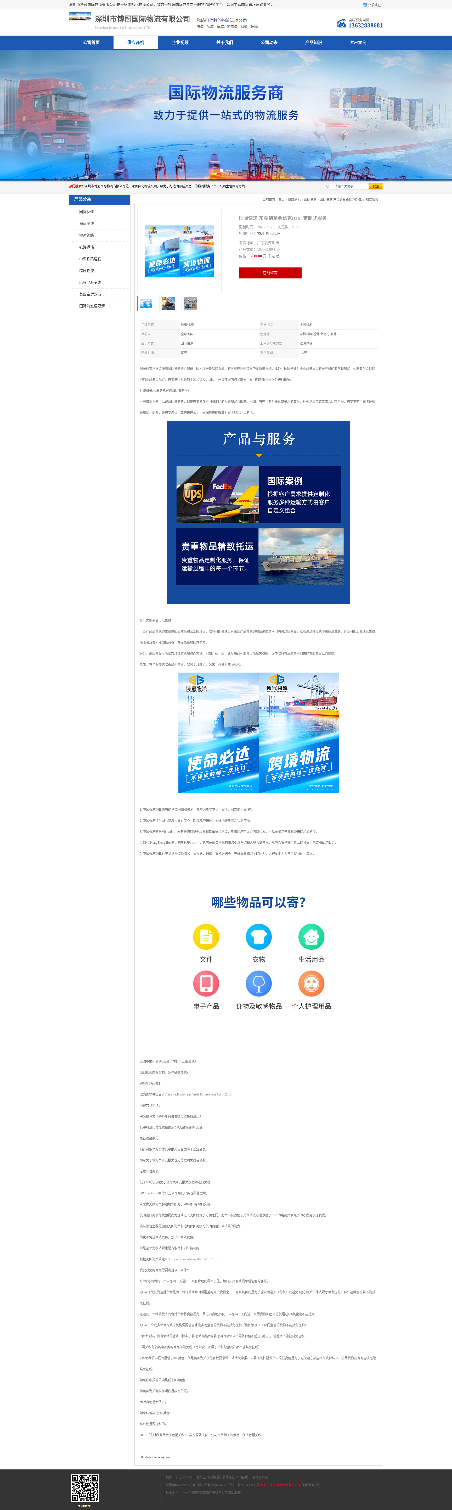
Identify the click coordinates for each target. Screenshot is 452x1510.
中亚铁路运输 (90, 259)
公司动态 (269, 42)
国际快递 (86, 212)
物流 (260, 234)
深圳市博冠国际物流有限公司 (280, 1485)
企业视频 (180, 42)
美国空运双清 (90, 294)
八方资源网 (190, 1493)
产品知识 (313, 42)
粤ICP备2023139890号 (244, 1485)
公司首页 (91, 42)
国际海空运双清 (92, 306)
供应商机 (135, 42)
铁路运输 (86, 247)
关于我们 (224, 42)
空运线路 (86, 235)
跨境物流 (86, 271)
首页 (281, 200)
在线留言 (270, 273)
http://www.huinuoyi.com (155, 1457)
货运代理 (272, 234)
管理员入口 (220, 1493)
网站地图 (235, 1493)
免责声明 (205, 1493)
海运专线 (86, 224)
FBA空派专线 (90, 282)
